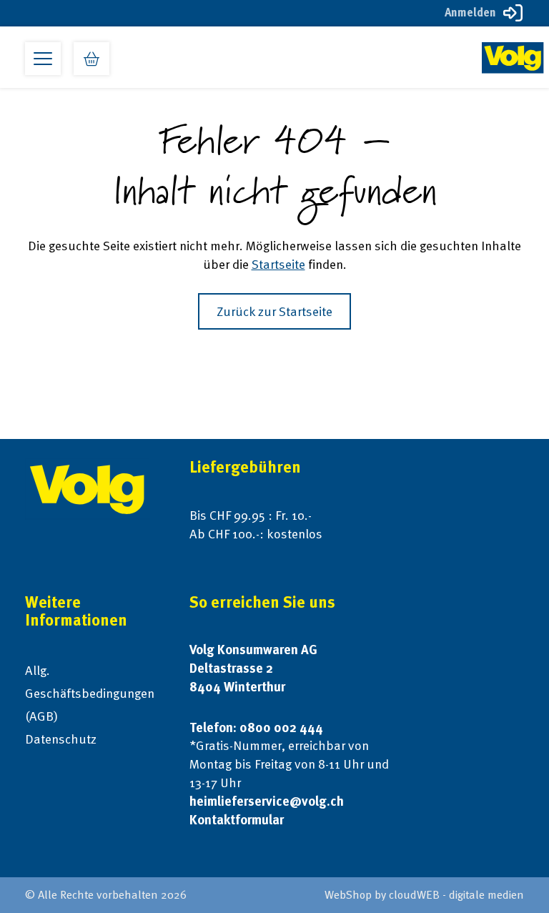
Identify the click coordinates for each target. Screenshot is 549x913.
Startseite (278, 264)
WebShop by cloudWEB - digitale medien (424, 894)
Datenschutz (61, 739)
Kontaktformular (236, 819)
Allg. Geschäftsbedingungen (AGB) (89, 693)
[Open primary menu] (43, 58)
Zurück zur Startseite (274, 311)
